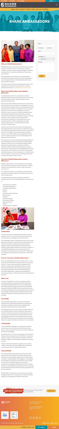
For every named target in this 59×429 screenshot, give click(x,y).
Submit (41, 76)
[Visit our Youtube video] (34, 418)
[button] (51, 390)
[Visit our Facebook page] (31, 418)
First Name (40, 47)
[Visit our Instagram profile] (37, 418)
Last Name (49, 47)
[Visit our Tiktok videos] (40, 418)
